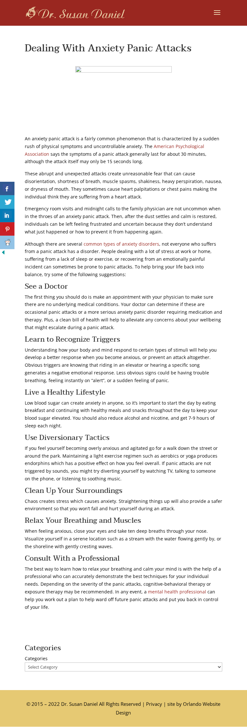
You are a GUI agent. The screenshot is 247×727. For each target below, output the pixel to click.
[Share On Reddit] (7, 242)
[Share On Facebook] (7, 188)
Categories (36, 658)
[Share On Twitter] (7, 202)
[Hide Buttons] (3, 254)
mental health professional (177, 592)
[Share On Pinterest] (7, 229)
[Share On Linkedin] (7, 215)
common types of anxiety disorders (121, 244)
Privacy (154, 704)
